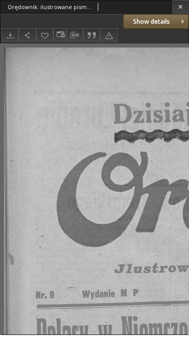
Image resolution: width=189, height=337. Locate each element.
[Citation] (91, 35)
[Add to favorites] (44, 35)
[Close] (180, 7)
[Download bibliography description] (74, 35)
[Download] (10, 35)
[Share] (27, 35)
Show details (151, 21)
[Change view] (59, 35)
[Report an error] (108, 35)
